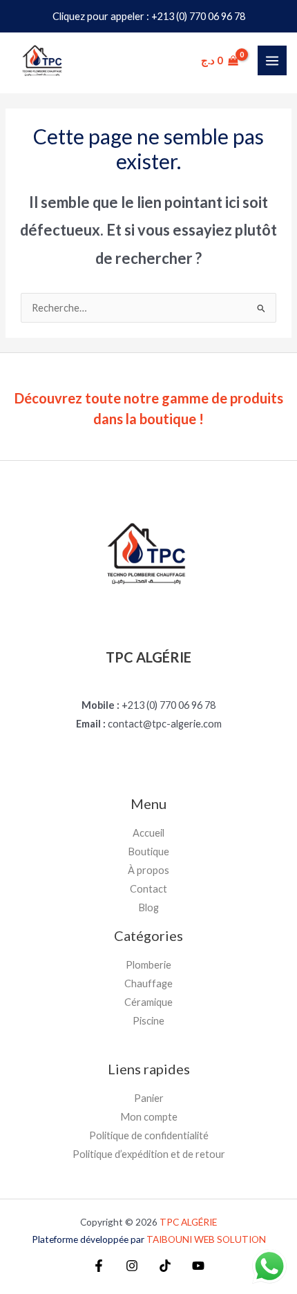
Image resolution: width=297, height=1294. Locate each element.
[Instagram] (132, 1265)
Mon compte (149, 1117)
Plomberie (148, 965)
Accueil (148, 833)
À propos (148, 870)
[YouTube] (198, 1265)
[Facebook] (99, 1265)
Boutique (148, 851)
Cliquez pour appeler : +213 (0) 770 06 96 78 (148, 16)
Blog (148, 907)
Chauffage (148, 983)
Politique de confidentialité (149, 1135)
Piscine (148, 1021)
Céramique (148, 1002)
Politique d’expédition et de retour (149, 1154)
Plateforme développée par (149, 1239)
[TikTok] (165, 1265)
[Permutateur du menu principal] (272, 60)
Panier (149, 1098)
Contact (148, 889)
